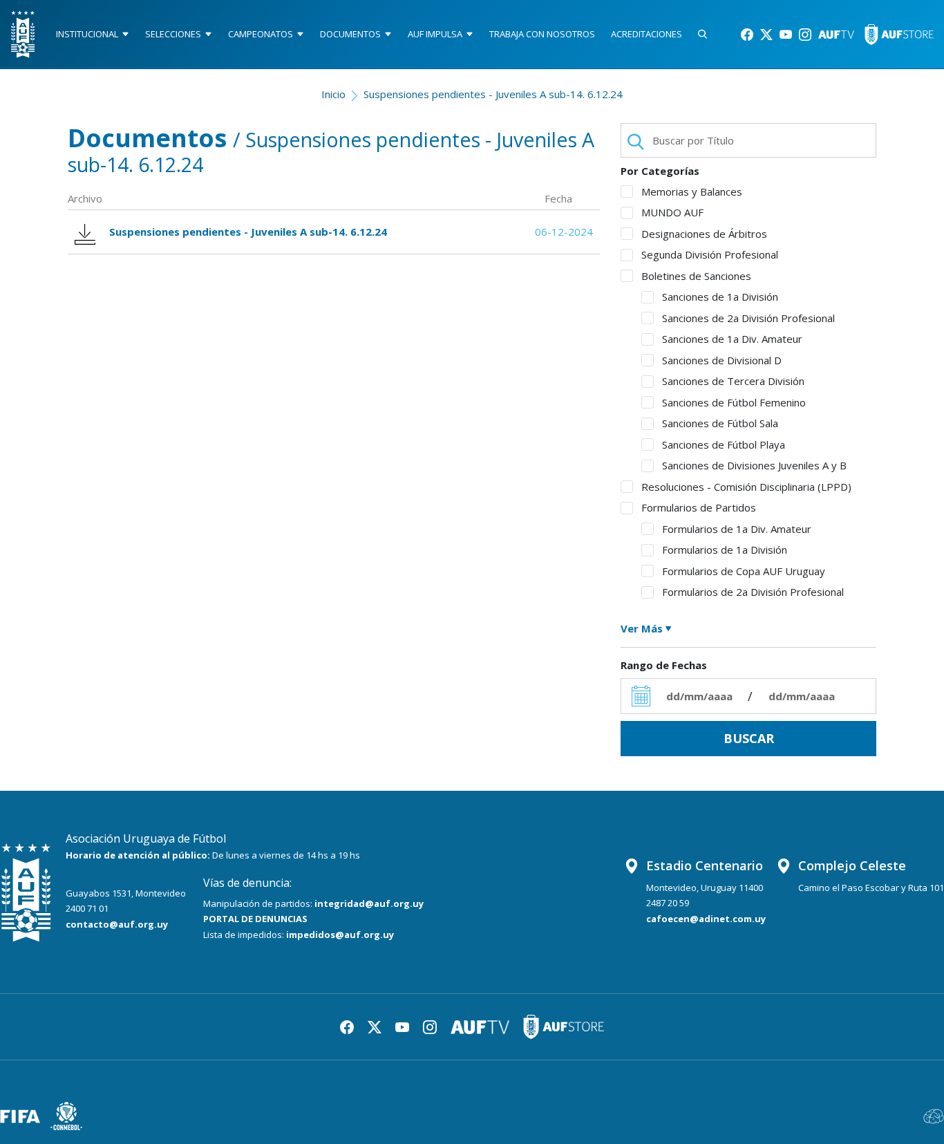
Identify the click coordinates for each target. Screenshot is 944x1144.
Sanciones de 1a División (720, 296)
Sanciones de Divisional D (722, 360)
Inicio (333, 94)
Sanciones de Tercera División (733, 381)
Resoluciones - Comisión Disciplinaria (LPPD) (746, 487)
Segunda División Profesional (709, 254)
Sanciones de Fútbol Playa (723, 444)
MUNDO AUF (672, 212)
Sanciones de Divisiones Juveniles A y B (754, 465)
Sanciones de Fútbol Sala (720, 423)
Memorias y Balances (691, 191)
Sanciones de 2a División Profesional (748, 318)
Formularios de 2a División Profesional (753, 592)
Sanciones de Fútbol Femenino (734, 402)
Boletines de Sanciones (696, 276)
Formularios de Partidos (698, 507)
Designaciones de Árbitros (704, 234)
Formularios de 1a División (724, 549)
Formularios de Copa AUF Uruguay (743, 571)
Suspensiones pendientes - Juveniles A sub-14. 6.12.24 (493, 94)
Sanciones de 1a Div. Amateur (732, 339)
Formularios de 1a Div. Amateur (736, 529)
